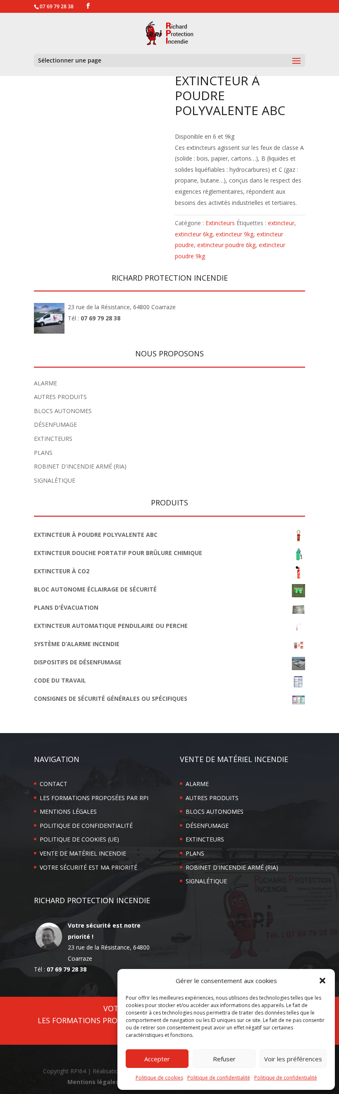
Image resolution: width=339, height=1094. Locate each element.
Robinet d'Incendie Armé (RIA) (80, 466)
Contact (53, 784)
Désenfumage (55, 424)
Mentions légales (68, 811)
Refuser (224, 1059)
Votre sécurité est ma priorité (88, 867)
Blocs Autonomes (63, 411)
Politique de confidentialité (218, 1077)
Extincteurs (220, 223)
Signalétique (54, 480)
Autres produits (60, 397)
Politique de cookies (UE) (79, 839)
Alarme (45, 383)
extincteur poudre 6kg (226, 245)
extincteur (281, 223)
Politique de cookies (159, 1077)
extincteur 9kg (234, 234)
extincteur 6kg (193, 234)
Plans (43, 453)
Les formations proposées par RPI (94, 798)
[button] (322, 980)
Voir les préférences (293, 1059)
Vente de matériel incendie (83, 853)
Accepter (157, 1059)
